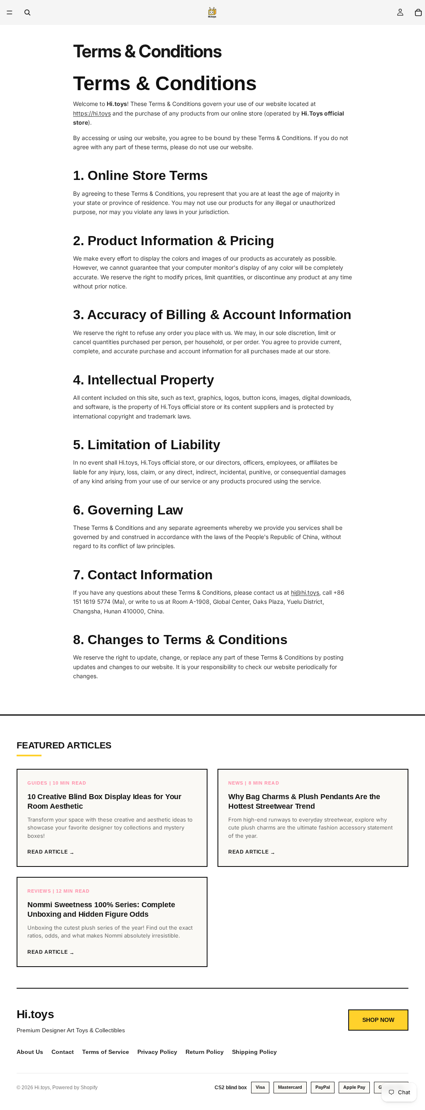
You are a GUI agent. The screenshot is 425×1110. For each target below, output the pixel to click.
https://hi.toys (92, 113)
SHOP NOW (378, 1019)
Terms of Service (105, 1051)
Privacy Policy (157, 1051)
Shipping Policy (254, 1051)
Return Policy (205, 1051)
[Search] (27, 12)
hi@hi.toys (305, 592)
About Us (30, 1051)
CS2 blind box (231, 1087)
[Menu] (9, 12)
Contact (62, 1051)
